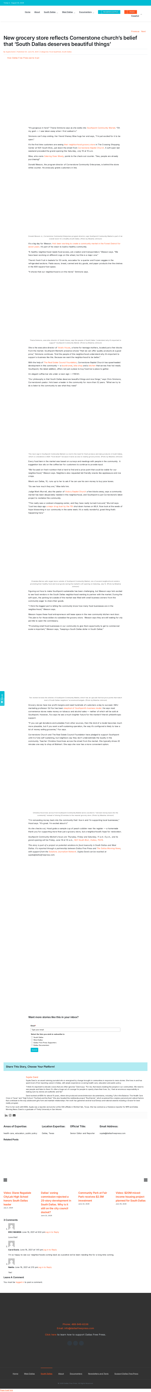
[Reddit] (113, 1066)
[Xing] (139, 1066)
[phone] (146, 3)
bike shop (78, 365)
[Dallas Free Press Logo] (9, 9)
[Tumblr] (128, 1066)
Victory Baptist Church (75, 491)
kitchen (92, 365)
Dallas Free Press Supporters (45, 1043)
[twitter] (135, 3)
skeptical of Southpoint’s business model (82, 708)
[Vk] (135, 1066)
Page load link (6, 1390)
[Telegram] (124, 1066)
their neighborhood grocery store (79, 144)
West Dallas (38, 1040)
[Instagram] (10, 1115)
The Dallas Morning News (109, 848)
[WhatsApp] (120, 1066)
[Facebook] (105, 1066)
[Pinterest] (132, 1066)
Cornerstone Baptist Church (91, 148)
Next (143, 31)
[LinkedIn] (116, 1066)
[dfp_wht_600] (75, 1303)
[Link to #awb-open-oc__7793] (141, 13)
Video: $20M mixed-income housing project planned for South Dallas (131, 1196)
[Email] (143, 1066)
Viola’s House (64, 347)
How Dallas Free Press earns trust (23, 58)
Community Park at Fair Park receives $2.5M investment (92, 1196)
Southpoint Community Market (101, 128)
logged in (20, 1282)
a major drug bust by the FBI (59, 506)
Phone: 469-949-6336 (75, 1324)
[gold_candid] (100, 1346)
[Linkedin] (6, 1115)
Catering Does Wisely (54, 156)
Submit (34, 1050)
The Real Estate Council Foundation (60, 362)
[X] (109, 1066)
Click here (51, 1334)
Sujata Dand (10, 52)
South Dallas (67, 52)
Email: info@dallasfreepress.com (75, 1328)
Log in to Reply (52, 1232)
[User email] (14, 1115)
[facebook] (131, 3)
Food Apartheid (55, 52)
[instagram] (139, 3)
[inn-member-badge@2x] (51, 1346)
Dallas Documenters (41, 1045)
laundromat (67, 365)
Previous (135, 31)
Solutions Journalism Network (62, 851)
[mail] (143, 3)
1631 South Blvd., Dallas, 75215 (88, 840)
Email (33, 1026)
